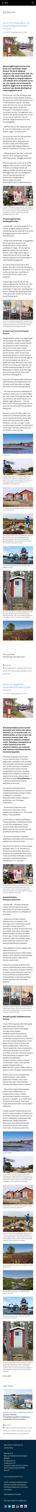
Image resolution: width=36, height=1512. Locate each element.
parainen (20, 1431)
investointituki (20, 1428)
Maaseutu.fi (8, 1453)
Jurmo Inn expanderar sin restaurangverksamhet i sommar (16, 25)
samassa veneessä (10, 1433)
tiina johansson (23, 1433)
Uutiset (8, 665)
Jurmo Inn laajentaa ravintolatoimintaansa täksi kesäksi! (17, 687)
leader (13, 1431)
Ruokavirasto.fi (9, 1461)
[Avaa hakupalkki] (33, 3)
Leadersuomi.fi (9, 1463)
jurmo (29, 668)
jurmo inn (6, 671)
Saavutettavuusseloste (12, 1494)
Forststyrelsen (10, 668)
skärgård (23, 671)
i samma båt (21, 668)
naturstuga (15, 671)
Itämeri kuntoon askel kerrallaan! (18, 1412)
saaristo (27, 1431)
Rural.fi (6, 1470)
